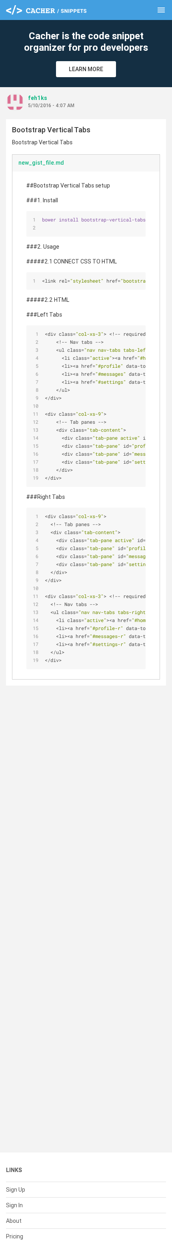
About (14, 1220)
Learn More (86, 69)
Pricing (14, 1236)
